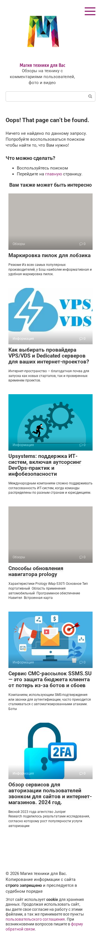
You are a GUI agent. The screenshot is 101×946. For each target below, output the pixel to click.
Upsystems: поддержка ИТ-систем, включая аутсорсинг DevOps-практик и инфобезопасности (44, 465)
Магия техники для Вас (42, 65)
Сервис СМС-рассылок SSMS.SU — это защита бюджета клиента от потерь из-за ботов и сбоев (50, 679)
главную (53, 174)
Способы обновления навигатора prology (35, 571)
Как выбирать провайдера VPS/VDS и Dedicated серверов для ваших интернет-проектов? (48, 356)
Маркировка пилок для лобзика (49, 255)
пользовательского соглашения (35, 919)
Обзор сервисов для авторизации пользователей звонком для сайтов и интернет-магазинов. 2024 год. (50, 793)
